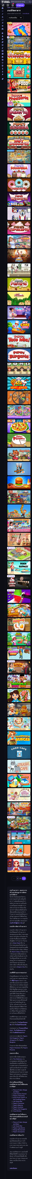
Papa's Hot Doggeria (18, 1037)
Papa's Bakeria (18, 1105)
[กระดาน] (2, 36)
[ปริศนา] (2, 56)
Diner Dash (16, 943)
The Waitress (17, 1059)
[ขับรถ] (2, 45)
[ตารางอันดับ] (2, 28)
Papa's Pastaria (15, 1048)
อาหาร (13, 7)
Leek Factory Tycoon (20, 1094)
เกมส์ (8, 7)
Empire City (21, 967)
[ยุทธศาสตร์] (2, 65)
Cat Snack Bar (17, 1101)
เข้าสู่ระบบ (20, 5)
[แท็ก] (2, 78)
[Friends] (3, 5)
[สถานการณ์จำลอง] (2, 68)
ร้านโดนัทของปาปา (20, 1030)
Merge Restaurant (19, 1130)
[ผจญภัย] (2, 59)
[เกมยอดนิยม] (2, 16)
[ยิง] (2, 62)
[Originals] (2, 22)
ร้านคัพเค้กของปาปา (19, 1033)
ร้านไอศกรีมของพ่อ (20, 1025)
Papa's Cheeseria (19, 1096)
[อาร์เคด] (2, 71)
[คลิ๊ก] (2, 47)
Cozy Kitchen (17, 1111)
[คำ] (2, 50)
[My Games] (8, 5)
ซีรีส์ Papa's (15, 981)
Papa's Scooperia (19, 1132)
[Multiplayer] (2, 25)
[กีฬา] (2, 42)
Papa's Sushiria (18, 1107)
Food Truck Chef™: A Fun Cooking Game (20, 1098)
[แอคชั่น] (2, 74)
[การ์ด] (2, 39)
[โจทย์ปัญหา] (2, 53)
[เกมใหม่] (2, 14)
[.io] (2, 33)
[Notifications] (12, 5)
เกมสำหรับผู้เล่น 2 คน (16, 923)
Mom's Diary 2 (16, 952)
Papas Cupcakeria (19, 1128)
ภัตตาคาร (18, 7)
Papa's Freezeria (18, 1103)
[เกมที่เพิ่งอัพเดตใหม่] (2, 19)
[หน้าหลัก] (2, 8)
